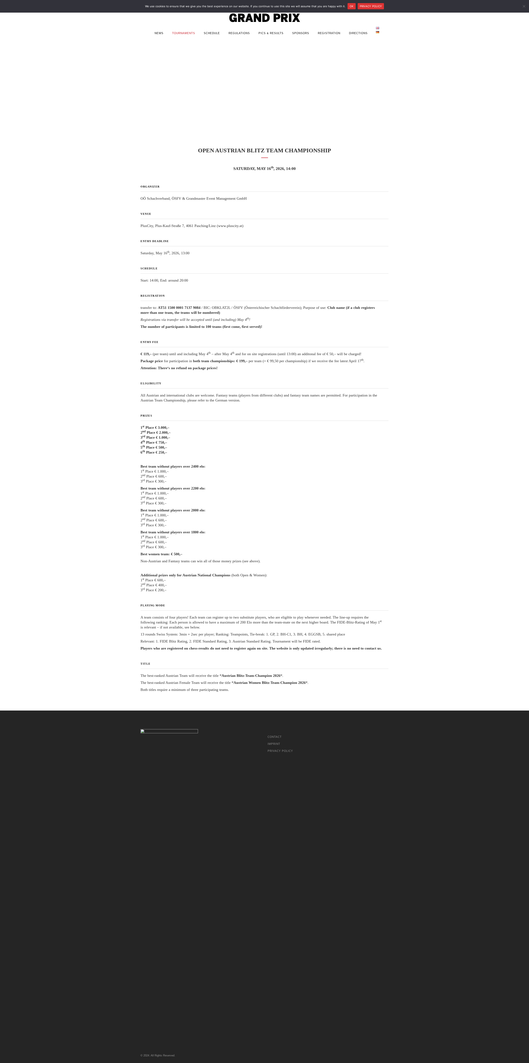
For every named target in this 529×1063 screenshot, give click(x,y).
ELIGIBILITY (151, 383)
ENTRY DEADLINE (155, 241)
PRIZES (146, 415)
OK (352, 6)
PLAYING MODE (153, 605)
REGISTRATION (153, 295)
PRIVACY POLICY (280, 750)
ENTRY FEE (150, 342)
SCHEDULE (149, 268)
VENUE (146, 213)
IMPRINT (274, 743)
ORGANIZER (150, 186)
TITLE (146, 663)
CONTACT (275, 736)
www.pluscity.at (230, 226)
